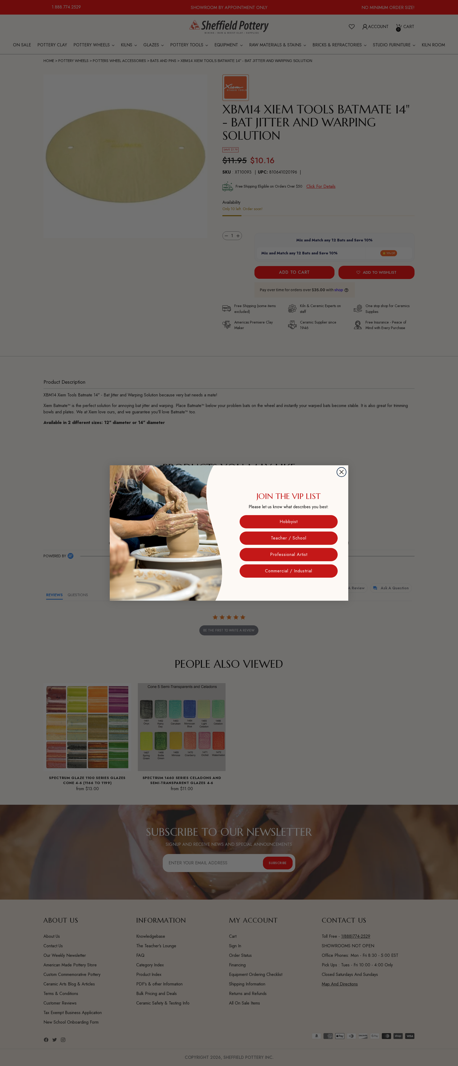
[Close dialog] (341, 472)
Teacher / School (288, 538)
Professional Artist (288, 554)
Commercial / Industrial (288, 571)
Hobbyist (289, 522)
